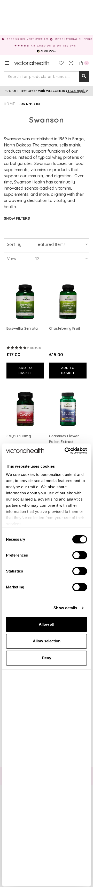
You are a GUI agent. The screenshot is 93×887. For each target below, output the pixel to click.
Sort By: (14, 244)
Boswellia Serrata (22, 328)
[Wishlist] (61, 63)
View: (12, 258)
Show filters (17, 218)
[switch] (79, 555)
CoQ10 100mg (18, 436)
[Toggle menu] (7, 63)
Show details (65, 608)
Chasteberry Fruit (64, 328)
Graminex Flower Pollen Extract (64, 439)
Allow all (46, 624)
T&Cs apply (76, 91)
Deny (46, 658)
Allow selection (46, 641)
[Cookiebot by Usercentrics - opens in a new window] (65, 450)
